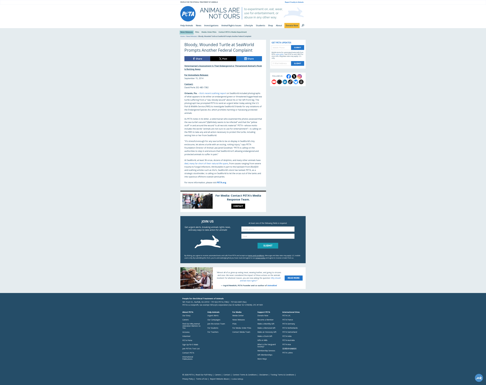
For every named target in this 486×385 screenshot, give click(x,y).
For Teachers (212, 332)
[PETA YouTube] (274, 82)
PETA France (287, 319)
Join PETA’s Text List (191, 348)
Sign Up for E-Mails (190, 344)
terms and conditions (256, 255)
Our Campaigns (213, 319)
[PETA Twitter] (294, 76)
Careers (185, 319)
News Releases (186, 32)
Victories (186, 332)
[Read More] (243, 278)
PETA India (286, 336)
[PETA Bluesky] (295, 82)
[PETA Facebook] (288, 76)
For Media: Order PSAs (241, 328)
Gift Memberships (264, 355)
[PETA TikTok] (290, 82)
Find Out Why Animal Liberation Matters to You (191, 326)
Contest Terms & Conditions (245, 374)
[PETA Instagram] (299, 76)
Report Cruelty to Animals (294, 2)
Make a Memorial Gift (266, 328)
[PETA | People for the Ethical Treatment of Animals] (188, 13)
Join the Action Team (216, 324)
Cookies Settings (237, 379)
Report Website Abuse (219, 379)
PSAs (197, 32)
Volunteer (186, 336)
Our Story (186, 315)
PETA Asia (286, 344)
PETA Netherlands (290, 328)
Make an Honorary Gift (266, 332)
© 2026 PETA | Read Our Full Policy (197, 374)
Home (182, 36)
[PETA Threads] (301, 82)
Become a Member (265, 319)
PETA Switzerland (289, 332)
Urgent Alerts (213, 315)
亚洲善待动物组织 (289, 348)
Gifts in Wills (262, 340)
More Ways (262, 359)
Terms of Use (201, 379)
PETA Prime (187, 340)
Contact (227, 374)
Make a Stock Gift (264, 336)
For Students (212, 328)
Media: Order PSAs (208, 32)
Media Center (238, 315)
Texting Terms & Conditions (282, 374)
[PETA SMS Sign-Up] (279, 82)
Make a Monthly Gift (265, 324)
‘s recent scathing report (212, 93)
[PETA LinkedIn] (285, 82)
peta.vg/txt (280, 54)
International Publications (187, 358)
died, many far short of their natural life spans (206, 163)
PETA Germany (288, 324)
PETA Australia (288, 340)
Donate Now (262, 315)
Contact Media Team (241, 332)
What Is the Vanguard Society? (266, 345)
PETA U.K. (286, 315)
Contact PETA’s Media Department (233, 32)
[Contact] (223, 201)
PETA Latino (287, 352)
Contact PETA (188, 353)
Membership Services (266, 350)
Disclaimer (263, 374)
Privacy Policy (188, 379)
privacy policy (260, 258)
